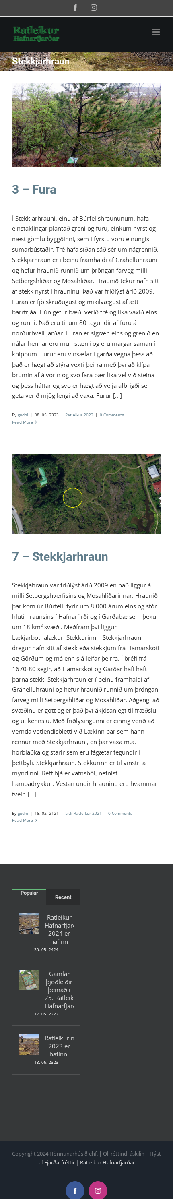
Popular (29, 893)
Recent (63, 897)
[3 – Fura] (86, 125)
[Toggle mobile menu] (156, 32)
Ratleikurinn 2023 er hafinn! (59, 1046)
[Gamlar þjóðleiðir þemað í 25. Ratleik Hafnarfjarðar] (29, 980)
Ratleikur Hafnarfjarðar (107, 1162)
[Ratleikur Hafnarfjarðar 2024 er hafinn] (29, 923)
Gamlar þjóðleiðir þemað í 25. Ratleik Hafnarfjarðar (59, 990)
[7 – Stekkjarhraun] (86, 494)
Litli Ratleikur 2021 (86, 499)
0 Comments (112, 415)
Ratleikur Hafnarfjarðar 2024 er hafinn (59, 929)
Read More (22, 422)
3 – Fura (34, 189)
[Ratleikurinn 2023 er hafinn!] (29, 1044)
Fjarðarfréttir (59, 1162)
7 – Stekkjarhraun (60, 557)
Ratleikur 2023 (86, 130)
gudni (23, 415)
